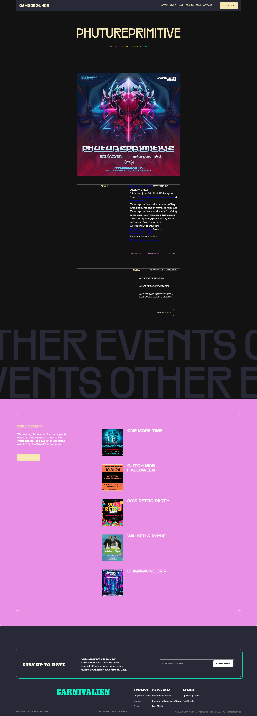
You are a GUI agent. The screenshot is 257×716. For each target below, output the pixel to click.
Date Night (157, 706)
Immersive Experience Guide (166, 701)
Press (136, 706)
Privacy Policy (119, 711)
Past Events (188, 701)
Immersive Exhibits (161, 695)
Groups (137, 701)
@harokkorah (138, 200)
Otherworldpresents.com (145, 240)
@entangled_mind (164, 197)
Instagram (32, 711)
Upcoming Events (191, 695)
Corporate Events (142, 695)
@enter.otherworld (141, 233)
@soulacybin (144, 197)
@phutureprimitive (141, 186)
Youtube (44, 711)
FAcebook (20, 711)
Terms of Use (102, 711)
